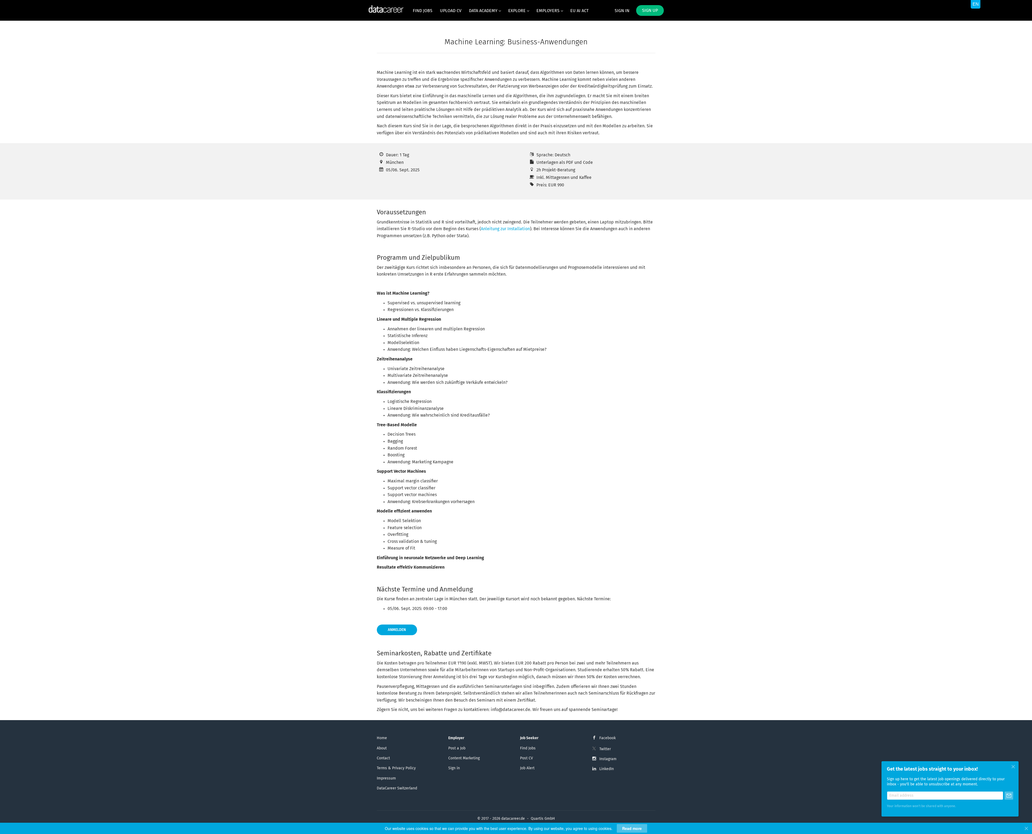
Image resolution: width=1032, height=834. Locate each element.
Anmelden (397, 630)
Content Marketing (464, 758)
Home (382, 738)
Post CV (526, 758)
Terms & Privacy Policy (396, 768)
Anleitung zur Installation (505, 229)
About (382, 748)
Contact (383, 758)
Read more (632, 828)
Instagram (608, 759)
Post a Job (456, 748)
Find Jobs (528, 748)
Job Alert (527, 768)
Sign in (622, 11)
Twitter (605, 749)
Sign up (650, 10)
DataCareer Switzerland (397, 788)
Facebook (607, 738)
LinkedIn (606, 769)
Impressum (386, 778)
